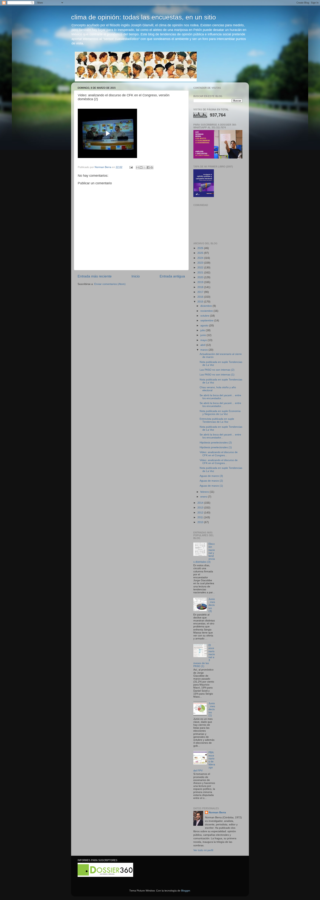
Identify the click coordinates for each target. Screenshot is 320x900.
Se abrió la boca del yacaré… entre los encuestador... (220, 397)
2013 (200, 507)
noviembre (207, 311)
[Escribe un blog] (141, 167)
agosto (204, 325)
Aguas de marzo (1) (211, 485)
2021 (200, 272)
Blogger (185, 890)
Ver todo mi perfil (203, 850)
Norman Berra (217, 812)
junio (203, 335)
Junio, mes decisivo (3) (212, 605)
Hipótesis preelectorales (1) (216, 447)
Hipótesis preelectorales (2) (216, 442)
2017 (200, 292)
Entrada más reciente (95, 276)
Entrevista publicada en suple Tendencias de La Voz (217, 420)
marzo (204, 349)
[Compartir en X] (144, 167)
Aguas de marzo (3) (211, 476)
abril (203, 345)
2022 (200, 267)
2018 (200, 287)
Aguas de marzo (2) (211, 480)
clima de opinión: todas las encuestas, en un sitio (143, 17)
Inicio (135, 276)
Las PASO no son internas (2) (217, 369)
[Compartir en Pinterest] (152, 167)
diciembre (206, 306)
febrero (205, 491)
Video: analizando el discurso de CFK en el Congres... (219, 454)
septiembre (207, 320)
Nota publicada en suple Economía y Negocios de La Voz (220, 412)
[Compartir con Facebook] (148, 167)
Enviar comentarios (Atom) (110, 284)
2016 (200, 296)
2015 (200, 301)
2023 (200, 262)
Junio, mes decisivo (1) (212, 709)
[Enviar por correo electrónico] (137, 167)
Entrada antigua (172, 276)
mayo (204, 340)
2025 (200, 253)
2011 (200, 517)
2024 (200, 258)
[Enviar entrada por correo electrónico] (131, 167)
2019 (200, 282)
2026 (200, 248)
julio (203, 330)
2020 (200, 277)
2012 (200, 512)
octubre (205, 315)
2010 (200, 522)
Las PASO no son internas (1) (217, 374)
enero (204, 496)
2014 (200, 502)
